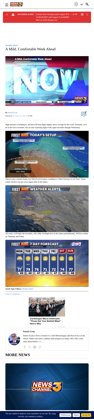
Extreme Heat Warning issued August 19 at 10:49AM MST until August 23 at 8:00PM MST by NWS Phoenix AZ (52, 17)
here (39, 341)
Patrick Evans (13, 112)
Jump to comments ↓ (13, 294)
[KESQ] (19, 4)
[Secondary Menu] (8, 4)
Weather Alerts (27, 289)
